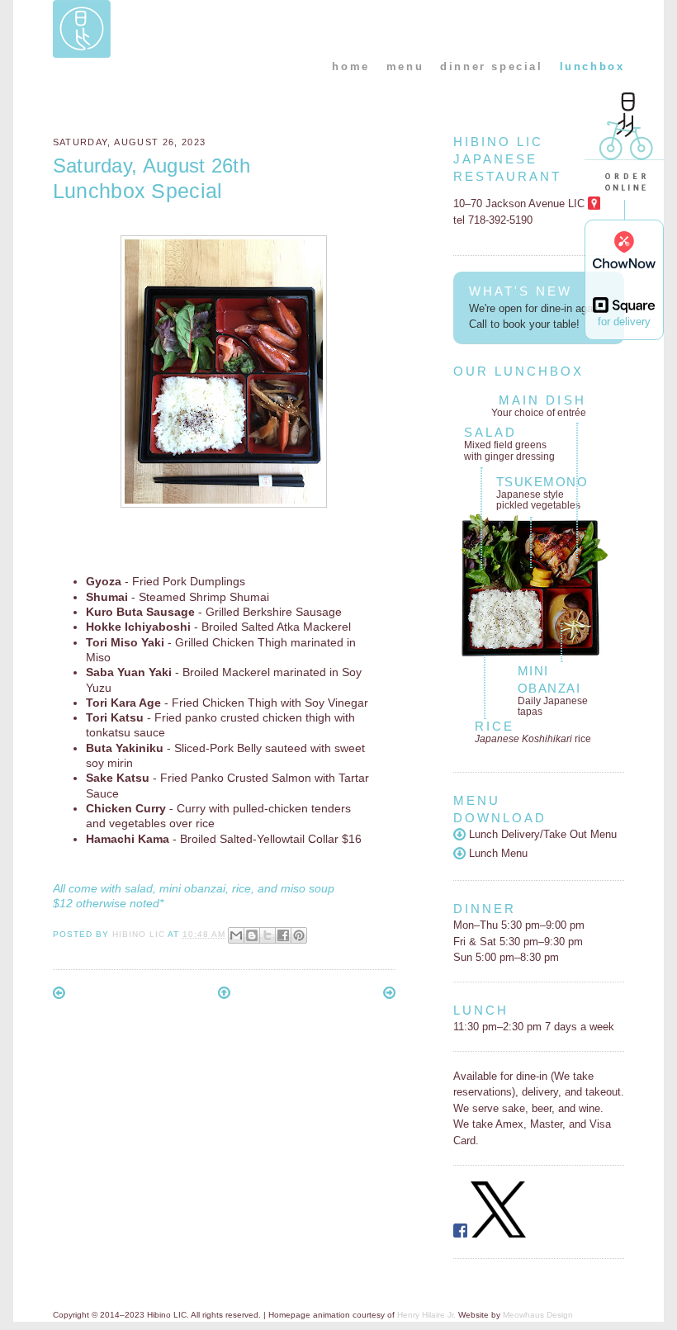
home (350, 66)
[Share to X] (267, 935)
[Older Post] (389, 995)
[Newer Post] (59, 995)
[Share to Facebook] (283, 935)
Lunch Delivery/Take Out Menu (541, 834)
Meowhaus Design (538, 1314)
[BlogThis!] (252, 935)
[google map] (594, 203)
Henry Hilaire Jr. (426, 1314)
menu (405, 66)
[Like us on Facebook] (460, 1234)
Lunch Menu (497, 853)
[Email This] (236, 935)
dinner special (491, 66)
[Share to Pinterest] (299, 935)
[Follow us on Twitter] (499, 1234)
